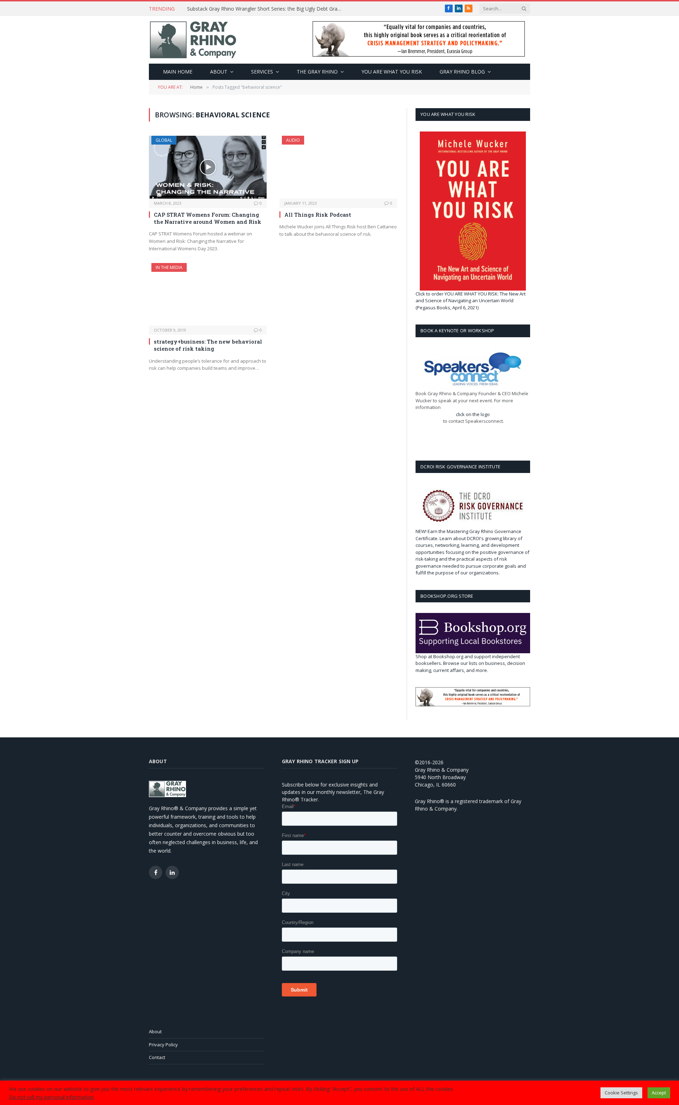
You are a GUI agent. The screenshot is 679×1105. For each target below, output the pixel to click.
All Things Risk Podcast (317, 214)
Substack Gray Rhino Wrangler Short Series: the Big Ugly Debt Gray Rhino (266, 9)
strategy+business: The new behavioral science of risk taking (208, 345)
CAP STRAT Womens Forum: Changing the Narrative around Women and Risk (207, 218)
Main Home (177, 71)
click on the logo (473, 414)
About (218, 71)
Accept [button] (659, 1098)
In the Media (169, 267)
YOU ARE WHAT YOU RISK (391, 71)
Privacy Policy (163, 1044)
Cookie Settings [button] (621, 1098)
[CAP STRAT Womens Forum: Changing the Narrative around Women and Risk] (208, 167)
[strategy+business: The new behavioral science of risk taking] (208, 294)
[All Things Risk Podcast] (338, 167)
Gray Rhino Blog (462, 71)
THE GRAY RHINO (317, 71)
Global (164, 140)
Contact (157, 1057)
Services (262, 71)
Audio (293, 140)
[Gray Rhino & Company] (193, 40)
